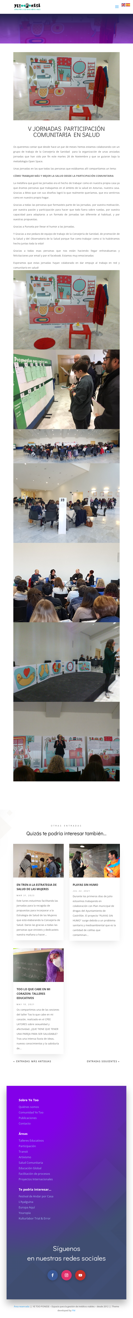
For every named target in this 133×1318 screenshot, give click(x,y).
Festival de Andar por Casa (36, 1196)
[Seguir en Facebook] (52, 1275)
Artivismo (25, 1157)
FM (73, 1310)
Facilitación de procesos (34, 1174)
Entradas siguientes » (103, 1061)
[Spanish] (128, 4)
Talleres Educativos (31, 1140)
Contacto (25, 1123)
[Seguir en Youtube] (80, 1275)
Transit (23, 1152)
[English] (123, 4)
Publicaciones (28, 1118)
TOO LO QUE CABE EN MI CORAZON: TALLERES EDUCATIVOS (33, 993)
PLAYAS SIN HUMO (85, 885)
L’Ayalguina (26, 1202)
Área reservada (21, 1306)
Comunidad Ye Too (31, 1112)
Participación (27, 1146)
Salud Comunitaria (31, 1163)
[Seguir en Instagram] (66, 1275)
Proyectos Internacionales (36, 1179)
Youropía (25, 1213)
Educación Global (30, 1168)
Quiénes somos (29, 1107)
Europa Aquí (27, 1207)
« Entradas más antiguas (32, 1061)
